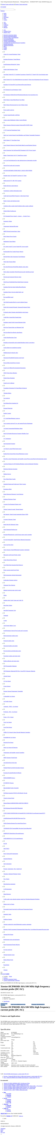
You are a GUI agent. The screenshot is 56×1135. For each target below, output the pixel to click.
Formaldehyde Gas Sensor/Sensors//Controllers (14, 42)
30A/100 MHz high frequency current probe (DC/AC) (16, 1073)
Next (22, 1077)
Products (3, 10)
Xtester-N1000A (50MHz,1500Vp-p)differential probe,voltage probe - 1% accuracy (23, 1085)
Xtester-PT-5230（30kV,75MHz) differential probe (15, 1089)
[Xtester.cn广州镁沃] (14, 4)
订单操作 (8, 1096)
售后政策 (8, 1099)
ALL (5, 22)
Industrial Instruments (8, 45)
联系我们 (8, 1107)
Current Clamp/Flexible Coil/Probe (12, 980)
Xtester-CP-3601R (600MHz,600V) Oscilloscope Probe (17, 1083)
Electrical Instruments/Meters (10, 36)
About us (6, 1104)
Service (5, 1098)
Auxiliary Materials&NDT (10, 41)
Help (5, 1092)
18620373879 (4, 1113)
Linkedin (8, 1109)
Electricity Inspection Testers (10, 35)
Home (5, 13)
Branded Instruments (8, 44)
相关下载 (8, 1102)
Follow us (6, 1108)
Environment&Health (8, 38)
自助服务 (8, 1101)
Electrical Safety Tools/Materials (11, 37)
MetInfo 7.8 (9, 1116)
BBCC (5, 46)
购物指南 (8, 1095)
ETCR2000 (3, 7)
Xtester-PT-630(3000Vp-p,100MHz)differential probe (16, 1084)
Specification (6, 1001)
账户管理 (8, 1093)
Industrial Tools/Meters (9, 40)
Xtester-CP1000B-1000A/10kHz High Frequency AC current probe (19, 1088)
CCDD (5, 48)
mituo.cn (21, 1116)
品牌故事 (8, 1105)
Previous (23, 1076)
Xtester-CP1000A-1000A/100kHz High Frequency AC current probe (20, 1087)
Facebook (8, 1111)
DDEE (5, 49)
